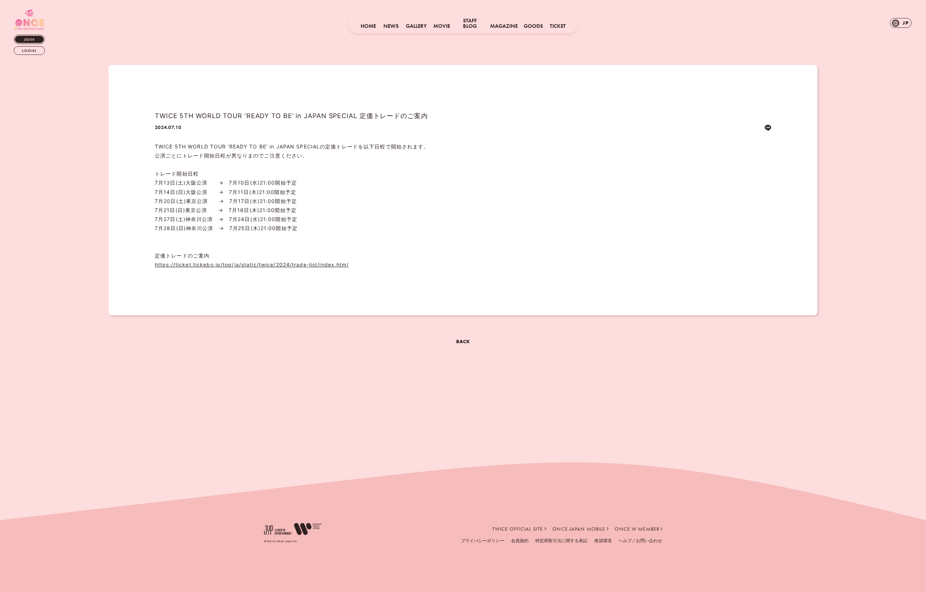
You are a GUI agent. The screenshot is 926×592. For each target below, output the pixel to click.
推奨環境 (603, 540)
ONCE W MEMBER (637, 528)
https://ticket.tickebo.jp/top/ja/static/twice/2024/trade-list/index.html (251, 265)
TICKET (558, 26)
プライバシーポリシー (482, 540)
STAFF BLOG (470, 23)
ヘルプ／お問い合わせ (640, 540)
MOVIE (441, 26)
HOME (368, 26)
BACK (463, 341)
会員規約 (519, 540)
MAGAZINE (504, 26)
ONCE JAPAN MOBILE (578, 528)
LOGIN (29, 50)
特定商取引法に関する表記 (561, 540)
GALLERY (416, 26)
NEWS (391, 26)
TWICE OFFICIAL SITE (517, 528)
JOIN (29, 39)
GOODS (533, 26)
